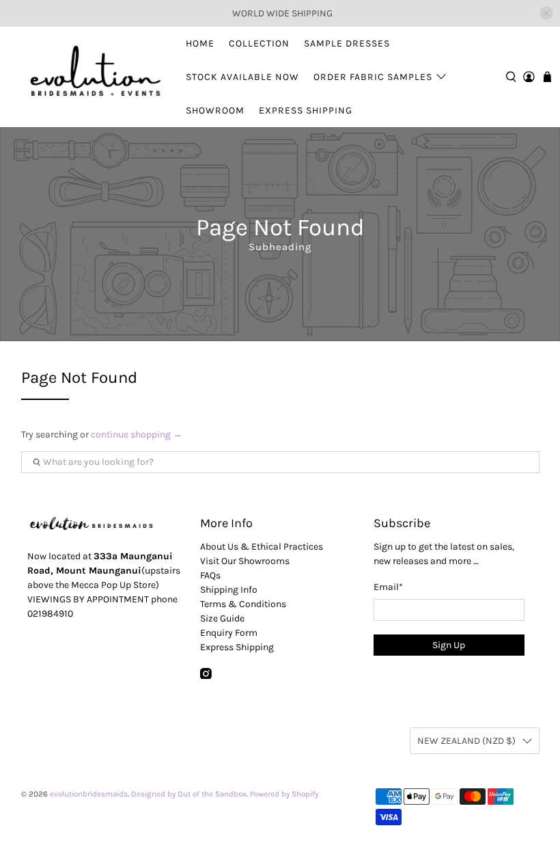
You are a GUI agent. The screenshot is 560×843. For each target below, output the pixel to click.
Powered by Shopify (284, 794)
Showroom (215, 110)
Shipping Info (228, 590)
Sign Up (448, 645)
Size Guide (222, 618)
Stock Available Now (242, 77)
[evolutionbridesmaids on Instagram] (206, 676)
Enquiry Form (228, 633)
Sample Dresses (347, 43)
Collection (259, 43)
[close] (546, 13)
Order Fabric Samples (372, 77)
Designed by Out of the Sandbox (189, 794)
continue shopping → (136, 434)
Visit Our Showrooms (245, 561)
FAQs (210, 575)
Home (200, 43)
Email (388, 587)
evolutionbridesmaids (89, 794)
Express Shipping (305, 110)
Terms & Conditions (243, 604)
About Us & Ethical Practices (261, 546)
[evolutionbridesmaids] (92, 76)
